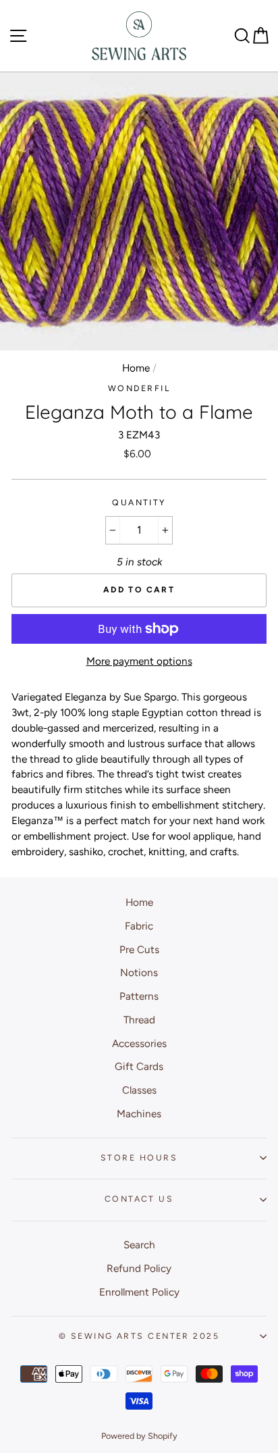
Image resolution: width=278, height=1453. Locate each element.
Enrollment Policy (139, 1291)
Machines (139, 1113)
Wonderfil (139, 388)
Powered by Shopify (139, 1436)
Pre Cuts (139, 949)
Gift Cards (139, 1066)
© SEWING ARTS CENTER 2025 (139, 1336)
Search (139, 1244)
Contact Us (139, 1199)
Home (136, 367)
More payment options (139, 661)
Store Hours (139, 1157)
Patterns (139, 996)
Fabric (139, 925)
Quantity (139, 502)
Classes (139, 1090)
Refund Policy (139, 1268)
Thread (139, 1019)
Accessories (139, 1043)
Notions (139, 972)
